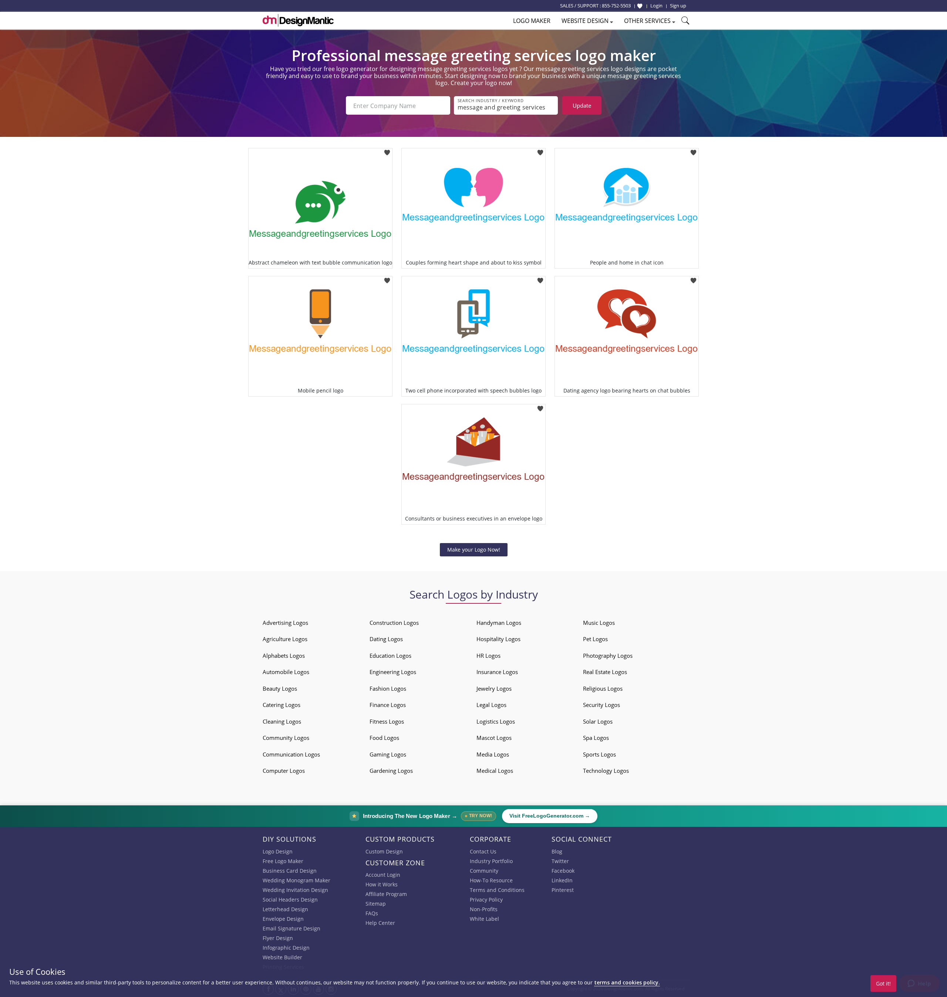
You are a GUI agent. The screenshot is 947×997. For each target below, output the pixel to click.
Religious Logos (603, 688)
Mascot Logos (494, 737)
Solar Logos (598, 721)
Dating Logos (386, 639)
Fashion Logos (388, 688)
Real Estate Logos (605, 672)
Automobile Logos (286, 672)
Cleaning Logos (282, 721)
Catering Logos (281, 704)
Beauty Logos (280, 688)
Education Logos (390, 655)
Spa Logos (596, 737)
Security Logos (601, 704)
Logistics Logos (495, 721)
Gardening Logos (391, 770)
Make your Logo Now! (473, 549)
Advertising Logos (285, 622)
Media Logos (492, 754)
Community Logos (286, 737)
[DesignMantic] (298, 20)
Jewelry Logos (494, 688)
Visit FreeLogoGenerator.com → (549, 816)
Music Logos (599, 622)
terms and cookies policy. (627, 982)
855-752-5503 (616, 5)
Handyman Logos (498, 622)
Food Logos (384, 737)
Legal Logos (491, 704)
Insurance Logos (497, 672)
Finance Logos (388, 704)
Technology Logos (606, 770)
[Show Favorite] (640, 6)
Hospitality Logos (498, 639)
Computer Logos (284, 770)
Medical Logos (494, 770)
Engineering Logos (393, 672)
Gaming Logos (388, 754)
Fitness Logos (387, 721)
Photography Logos (608, 655)
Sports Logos (599, 754)
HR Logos (488, 655)
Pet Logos (595, 639)
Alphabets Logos (284, 655)
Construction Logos (394, 622)
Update (582, 105)
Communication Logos (291, 754)
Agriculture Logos (285, 639)
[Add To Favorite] (387, 150)
